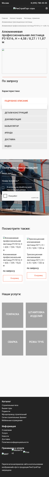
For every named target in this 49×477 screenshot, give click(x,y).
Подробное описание (16, 101)
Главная (5, 18)
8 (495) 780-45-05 (39, 3)
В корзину (15, 278)
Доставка (10, 139)
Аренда (9, 133)
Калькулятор (12, 126)
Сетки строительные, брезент (14, 417)
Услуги (5, 433)
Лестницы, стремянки (32, 18)
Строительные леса (10, 405)
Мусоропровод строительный (14, 414)
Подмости (6, 411)
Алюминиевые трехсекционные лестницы (17, 22)
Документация (13, 119)
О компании (7, 430)
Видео (8, 146)
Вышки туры (7, 408)
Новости (5, 436)
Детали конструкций (16, 113)
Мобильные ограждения (12, 420)
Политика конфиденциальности (15, 442)
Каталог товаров (16, 18)
